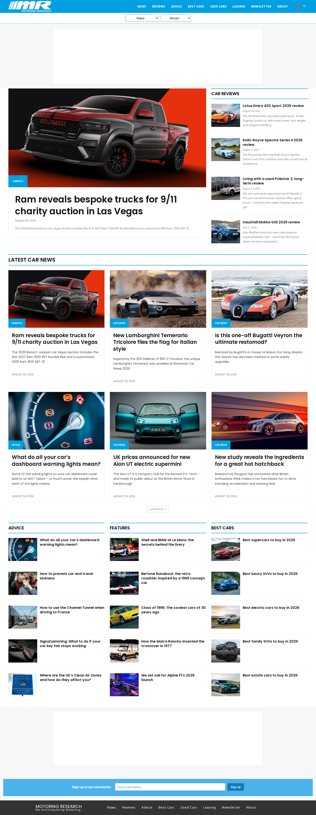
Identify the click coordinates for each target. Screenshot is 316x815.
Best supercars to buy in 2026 (269, 540)
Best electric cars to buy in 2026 (271, 607)
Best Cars (222, 528)
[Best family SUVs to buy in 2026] (225, 651)
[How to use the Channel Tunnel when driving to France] (22, 617)
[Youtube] (297, 6)
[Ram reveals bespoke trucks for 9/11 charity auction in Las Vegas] (107, 137)
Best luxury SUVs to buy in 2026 (270, 573)
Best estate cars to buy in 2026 (270, 675)
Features (120, 528)
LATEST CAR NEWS (31, 259)
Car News (119, 323)
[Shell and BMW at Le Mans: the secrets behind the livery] (124, 549)
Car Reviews (225, 94)
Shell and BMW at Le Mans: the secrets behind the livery (167, 542)
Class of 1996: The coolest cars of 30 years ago (173, 610)
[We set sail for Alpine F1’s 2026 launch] (124, 684)
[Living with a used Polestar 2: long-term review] (225, 188)
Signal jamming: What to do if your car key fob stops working (70, 643)
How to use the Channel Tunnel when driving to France (72, 610)
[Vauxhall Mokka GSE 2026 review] (225, 231)
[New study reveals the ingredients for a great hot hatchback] (260, 420)
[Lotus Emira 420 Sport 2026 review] (225, 115)
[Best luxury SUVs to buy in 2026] (225, 583)
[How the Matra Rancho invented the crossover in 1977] (124, 651)
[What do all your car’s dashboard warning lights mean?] (56, 420)
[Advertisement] (158, 56)
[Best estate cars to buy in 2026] (225, 684)
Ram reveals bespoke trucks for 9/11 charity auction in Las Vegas (96, 205)
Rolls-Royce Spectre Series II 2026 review (272, 142)
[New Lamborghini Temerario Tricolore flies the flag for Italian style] (158, 299)
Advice (16, 445)
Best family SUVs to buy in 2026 (270, 641)
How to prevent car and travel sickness (66, 576)
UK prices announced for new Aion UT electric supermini (151, 460)
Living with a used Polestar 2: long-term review (273, 181)
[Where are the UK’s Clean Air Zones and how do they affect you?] (22, 684)
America (18, 181)
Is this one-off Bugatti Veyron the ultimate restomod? (258, 339)
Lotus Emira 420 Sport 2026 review (273, 105)
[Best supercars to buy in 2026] (225, 549)
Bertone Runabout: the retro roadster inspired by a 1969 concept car (173, 578)
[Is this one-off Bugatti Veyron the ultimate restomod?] (260, 299)
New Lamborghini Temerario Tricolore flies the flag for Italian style (155, 342)
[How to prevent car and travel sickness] (22, 583)
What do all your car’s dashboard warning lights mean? (56, 460)
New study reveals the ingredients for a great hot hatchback (259, 460)
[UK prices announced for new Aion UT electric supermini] (158, 420)
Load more (156, 509)
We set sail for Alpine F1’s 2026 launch (168, 677)
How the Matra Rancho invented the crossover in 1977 (172, 643)
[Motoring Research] (45, 6)
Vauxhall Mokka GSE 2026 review (271, 222)
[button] (304, 6)
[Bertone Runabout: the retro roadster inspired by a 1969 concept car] (124, 583)
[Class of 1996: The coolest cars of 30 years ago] (124, 617)
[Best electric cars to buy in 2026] (225, 617)
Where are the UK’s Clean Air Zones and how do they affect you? (70, 677)
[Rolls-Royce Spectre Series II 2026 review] (225, 149)
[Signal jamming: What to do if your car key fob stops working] (22, 651)
